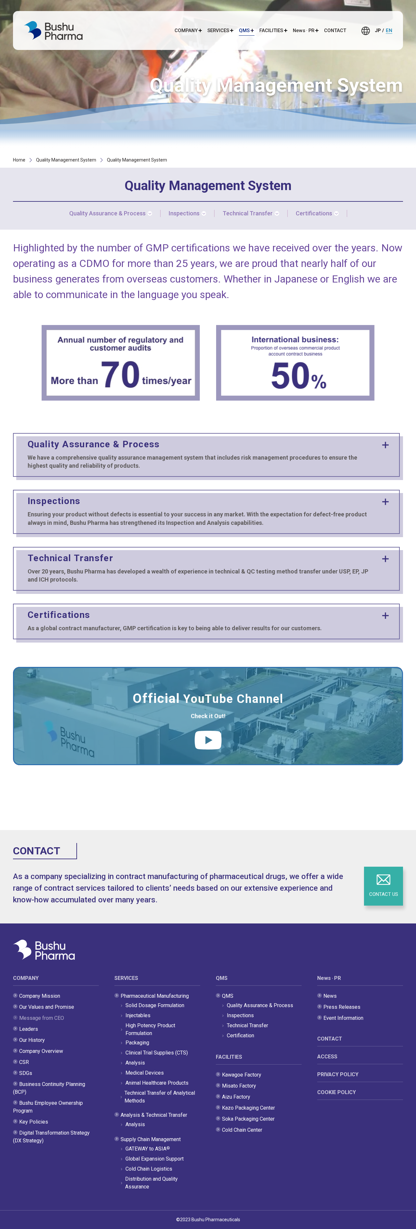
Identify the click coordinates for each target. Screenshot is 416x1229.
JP (378, 30)
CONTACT (335, 30)
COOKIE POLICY (336, 1092)
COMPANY (26, 978)
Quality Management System (66, 160)
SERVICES (126, 978)
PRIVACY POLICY (337, 1074)
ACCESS (327, 1057)
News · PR (329, 978)
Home (19, 160)
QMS (222, 978)
